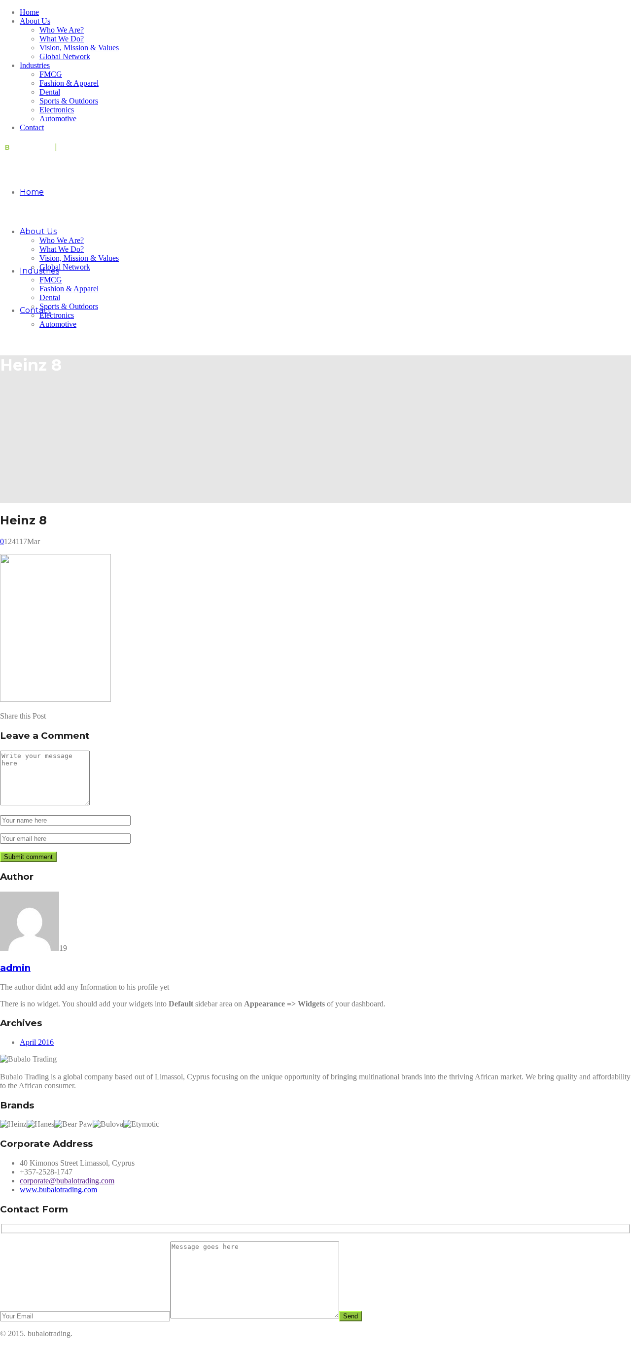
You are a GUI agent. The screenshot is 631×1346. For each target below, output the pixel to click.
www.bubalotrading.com (58, 1189)
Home (29, 12)
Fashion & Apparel (69, 83)
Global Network (64, 56)
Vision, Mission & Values (79, 47)
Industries (35, 65)
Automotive (57, 118)
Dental (49, 92)
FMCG (50, 74)
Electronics (56, 109)
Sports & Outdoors (68, 101)
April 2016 (37, 1042)
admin (15, 967)
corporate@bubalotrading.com (67, 1180)
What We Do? (61, 39)
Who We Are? (61, 30)
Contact (32, 127)
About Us (35, 21)
